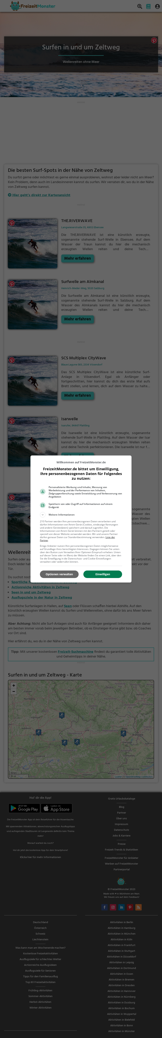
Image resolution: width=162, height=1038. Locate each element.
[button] (81, 515)
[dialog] (81, 519)
